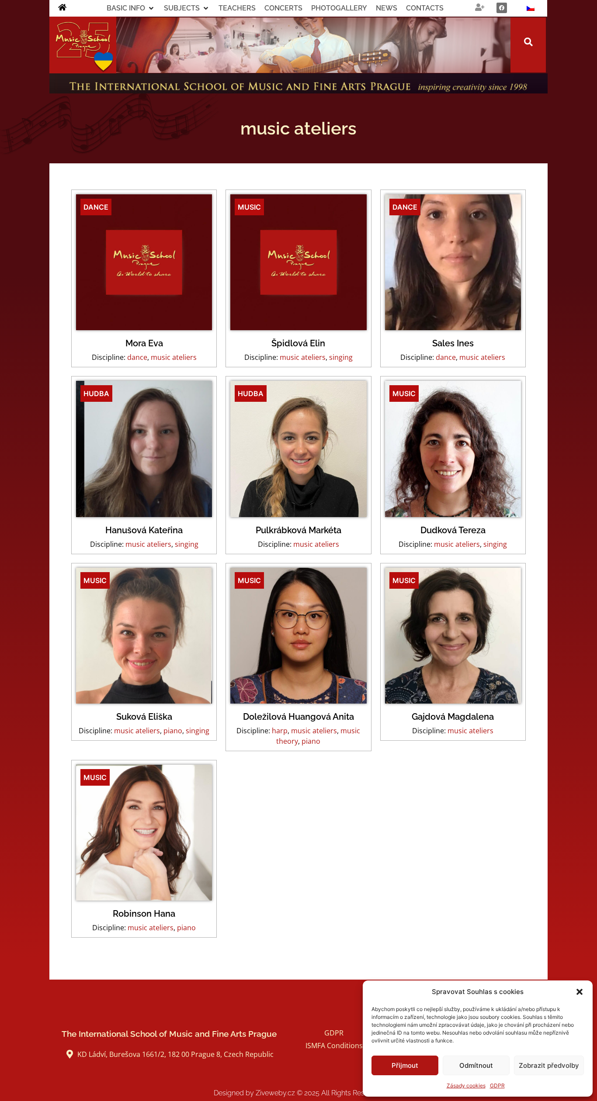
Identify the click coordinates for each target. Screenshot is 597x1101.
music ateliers (174, 357)
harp (280, 730)
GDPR (497, 1085)
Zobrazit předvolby (549, 1065)
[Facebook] (501, 8)
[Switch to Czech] (530, 8)
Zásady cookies (466, 1085)
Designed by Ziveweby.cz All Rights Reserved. (299, 1093)
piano (172, 730)
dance (137, 357)
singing (341, 357)
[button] (579, 991)
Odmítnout (476, 1065)
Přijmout (405, 1065)
